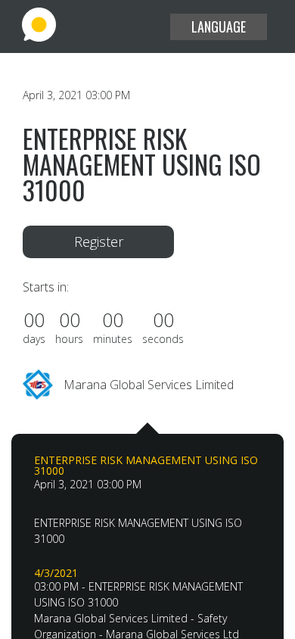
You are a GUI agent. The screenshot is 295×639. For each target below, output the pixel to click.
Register (98, 241)
